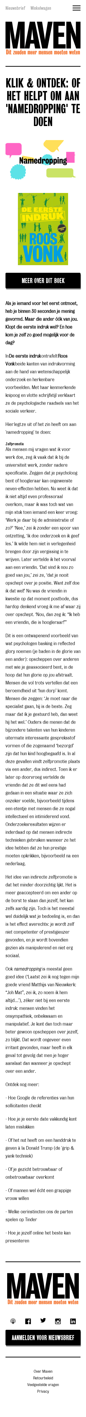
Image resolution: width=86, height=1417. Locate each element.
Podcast (13, 1321)
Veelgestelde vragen (43, 1385)
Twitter (43, 1320)
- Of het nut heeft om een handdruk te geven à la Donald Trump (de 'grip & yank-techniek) (40, 1148)
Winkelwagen (41, 8)
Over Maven (43, 1371)
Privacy (43, 1391)
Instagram (58, 1321)
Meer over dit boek (43, 281)
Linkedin (73, 1321)
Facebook (28, 1321)
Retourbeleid (43, 1378)
